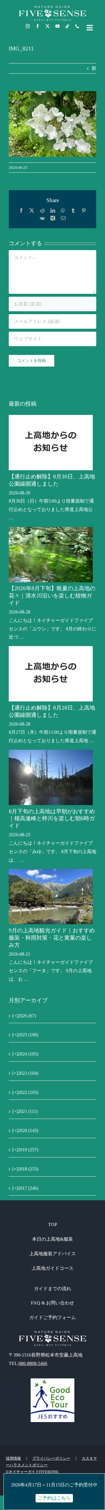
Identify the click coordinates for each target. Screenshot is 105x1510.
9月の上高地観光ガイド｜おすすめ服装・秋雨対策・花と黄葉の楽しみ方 (52, 937)
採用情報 (13, 1458)
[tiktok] (67, 26)
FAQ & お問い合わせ (52, 1302)
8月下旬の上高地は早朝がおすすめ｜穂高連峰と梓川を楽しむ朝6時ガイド (52, 818)
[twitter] (48, 26)
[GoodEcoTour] (52, 1380)
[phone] (77, 26)
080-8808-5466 (33, 1363)
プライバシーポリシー (51, 1458)
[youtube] (57, 26)
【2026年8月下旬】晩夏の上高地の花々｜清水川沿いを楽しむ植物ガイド (52, 595)
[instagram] (28, 26)
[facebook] (38, 26)
